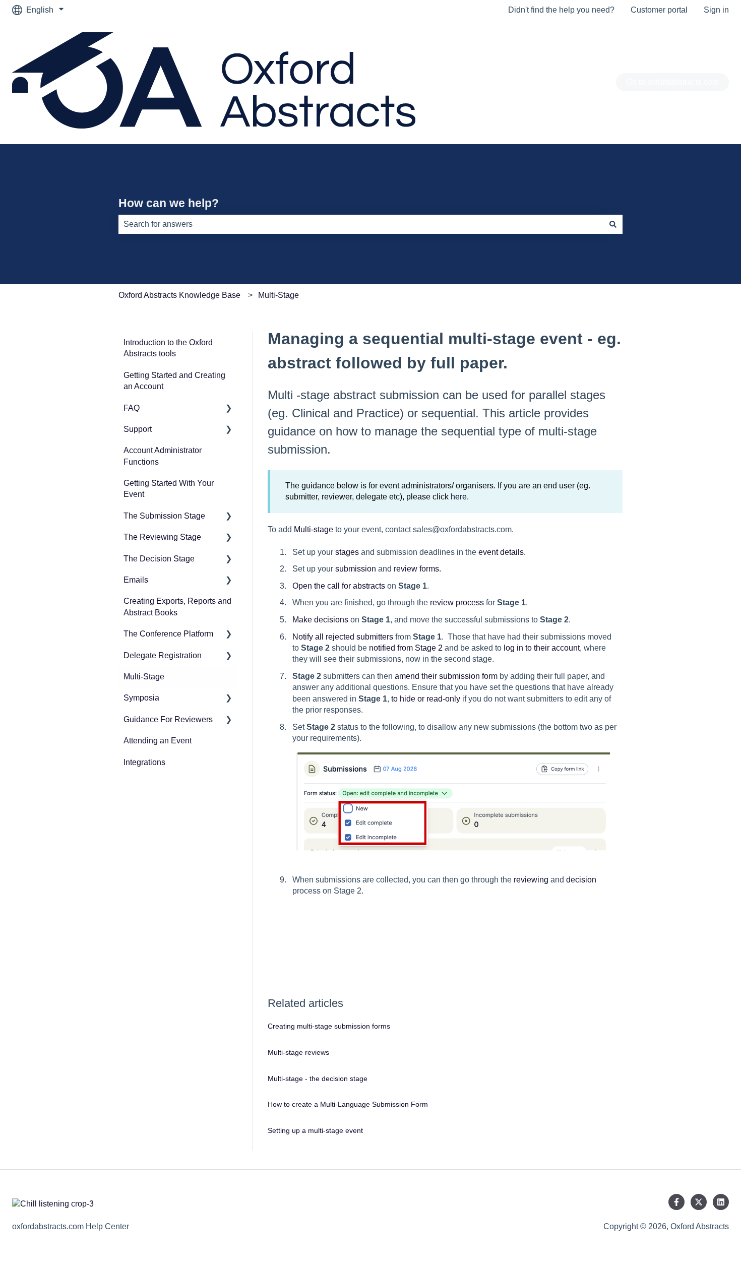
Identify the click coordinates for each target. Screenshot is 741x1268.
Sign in (716, 10)
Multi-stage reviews (298, 1052)
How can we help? (168, 203)
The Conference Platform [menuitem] (168, 633)
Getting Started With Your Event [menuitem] (169, 488)
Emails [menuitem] (136, 580)
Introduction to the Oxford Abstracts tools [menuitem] (168, 348)
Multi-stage (313, 529)
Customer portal (659, 10)
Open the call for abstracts (338, 586)
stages (347, 552)
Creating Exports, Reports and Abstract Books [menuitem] (177, 606)
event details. (502, 552)
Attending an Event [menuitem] (158, 740)
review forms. (417, 568)
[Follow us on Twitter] (699, 1202)
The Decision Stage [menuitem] (159, 558)
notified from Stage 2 (406, 648)
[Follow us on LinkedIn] (721, 1202)
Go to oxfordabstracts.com (672, 82)
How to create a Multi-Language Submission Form (348, 1104)
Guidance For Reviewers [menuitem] (168, 719)
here (459, 496)
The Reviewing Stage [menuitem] (162, 537)
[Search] (613, 224)
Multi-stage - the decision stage (317, 1078)
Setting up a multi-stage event (315, 1130)
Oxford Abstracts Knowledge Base (179, 295)
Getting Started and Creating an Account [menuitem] (174, 381)
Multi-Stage (278, 295)
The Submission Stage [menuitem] (164, 516)
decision (581, 879)
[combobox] (360, 224)
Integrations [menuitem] (144, 762)
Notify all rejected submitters (342, 636)
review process (457, 602)
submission (355, 568)
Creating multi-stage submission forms (329, 1026)
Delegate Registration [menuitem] (163, 655)
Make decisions (320, 619)
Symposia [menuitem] (141, 697)
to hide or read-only (425, 698)
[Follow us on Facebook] (676, 1202)
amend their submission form (446, 676)
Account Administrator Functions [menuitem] (163, 456)
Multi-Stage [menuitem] (144, 676)
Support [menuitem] (138, 429)
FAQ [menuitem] (132, 408)
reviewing (531, 879)
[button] (229, 409)
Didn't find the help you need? (561, 10)
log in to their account (542, 648)
